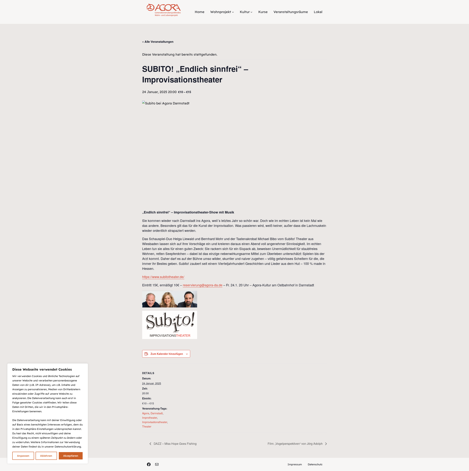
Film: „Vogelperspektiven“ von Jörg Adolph (295, 443)
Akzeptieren (70, 455)
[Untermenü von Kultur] (251, 12)
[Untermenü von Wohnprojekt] (233, 12)
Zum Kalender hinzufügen (167, 354)
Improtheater (149, 417)
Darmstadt (157, 413)
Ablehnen (46, 455)
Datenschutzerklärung (68, 446)
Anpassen (23, 455)
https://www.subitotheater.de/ (163, 276)
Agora (145, 413)
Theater (146, 426)
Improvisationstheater (154, 422)
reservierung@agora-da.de (202, 284)
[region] (47, 413)
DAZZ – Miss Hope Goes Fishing (175, 443)
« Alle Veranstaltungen (157, 41)
